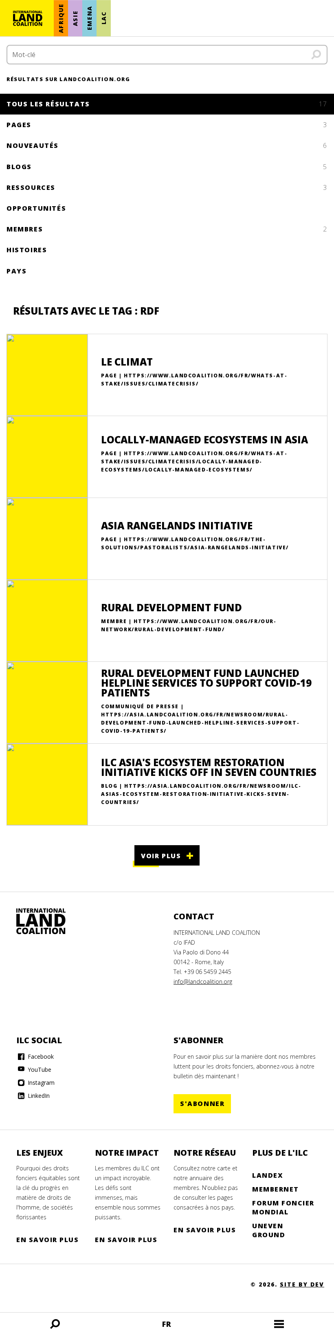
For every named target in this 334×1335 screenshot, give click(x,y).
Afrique (61, 18)
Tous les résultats (167, 103)
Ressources (167, 187)
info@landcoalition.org (203, 981)
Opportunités (36, 208)
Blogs (167, 166)
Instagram (40, 1082)
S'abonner (202, 1103)
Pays (16, 271)
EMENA (89, 18)
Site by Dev (302, 1284)
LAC (104, 18)
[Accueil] (27, 18)
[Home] (48, 921)
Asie (75, 18)
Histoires (27, 249)
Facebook (40, 1056)
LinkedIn (38, 1095)
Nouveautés (167, 145)
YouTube (38, 1069)
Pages (167, 124)
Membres (167, 229)
